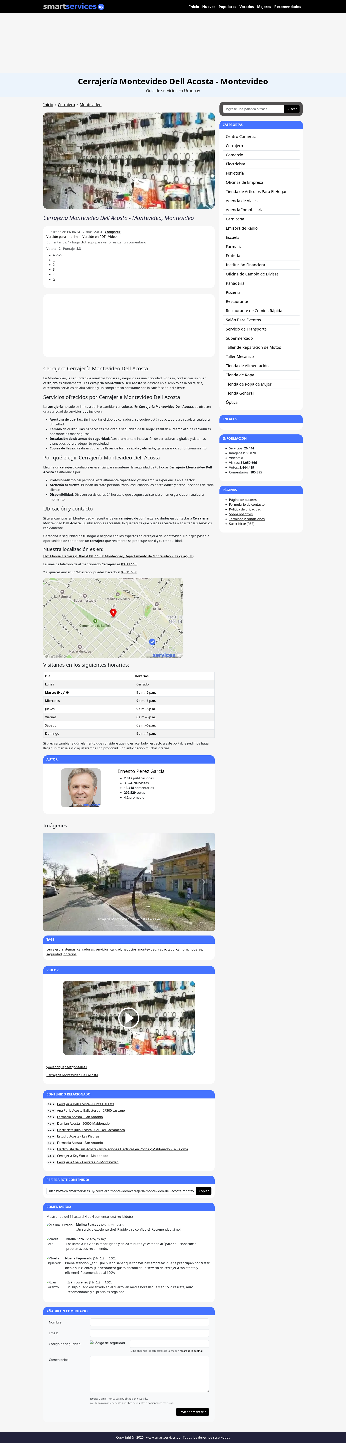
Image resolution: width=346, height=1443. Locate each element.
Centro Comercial (241, 136)
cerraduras (85, 949)
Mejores (264, 6)
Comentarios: (59, 1360)
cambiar (182, 949)
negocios (130, 949)
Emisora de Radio (242, 228)
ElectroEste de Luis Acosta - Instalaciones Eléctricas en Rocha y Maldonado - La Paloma (122, 1149)
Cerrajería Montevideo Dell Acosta (72, 1075)
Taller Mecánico (240, 356)
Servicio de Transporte (246, 329)
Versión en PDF (94, 236)
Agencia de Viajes (241, 200)
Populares (227, 6)
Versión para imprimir (63, 236)
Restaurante (237, 301)
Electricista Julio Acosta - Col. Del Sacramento (91, 1130)
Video (112, 236)
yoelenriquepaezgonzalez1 (66, 1067)
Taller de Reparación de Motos (253, 347)
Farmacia (234, 246)
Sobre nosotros (241, 514)
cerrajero (53, 949)
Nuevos (208, 6)
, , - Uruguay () (118, 556)
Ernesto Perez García (141, 771)
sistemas (68, 949)
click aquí (87, 242)
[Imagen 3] (140, 925)
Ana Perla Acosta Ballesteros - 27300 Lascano (91, 1110)
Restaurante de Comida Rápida (254, 310)
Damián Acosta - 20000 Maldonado (83, 1123)
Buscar (292, 109)
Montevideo (91, 104)
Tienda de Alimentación (247, 365)
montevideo (147, 949)
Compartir (113, 232)
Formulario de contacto (247, 504)
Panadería (235, 283)
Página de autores (243, 499)
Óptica (232, 402)
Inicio (194, 6)
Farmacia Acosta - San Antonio (80, 1117)
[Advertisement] (173, 43)
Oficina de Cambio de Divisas (252, 274)
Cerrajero (66, 104)
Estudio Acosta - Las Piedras (78, 1136)
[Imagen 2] (133, 925)
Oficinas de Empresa (244, 182)
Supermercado (239, 338)
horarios (69, 954)
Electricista (235, 164)
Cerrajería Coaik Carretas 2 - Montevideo (88, 1162)
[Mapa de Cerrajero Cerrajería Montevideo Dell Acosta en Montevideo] (113, 617)
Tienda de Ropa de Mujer (249, 384)
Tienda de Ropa (240, 375)
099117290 (129, 564)
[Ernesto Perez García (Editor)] (81, 787)
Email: (53, 1333)
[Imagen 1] (125, 925)
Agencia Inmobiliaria (245, 209)
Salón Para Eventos (243, 320)
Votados (246, 6)
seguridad (54, 954)
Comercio (234, 155)
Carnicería (235, 219)
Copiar (204, 1191)
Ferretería (235, 173)
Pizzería (233, 292)
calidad (115, 949)
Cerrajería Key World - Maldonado (82, 1156)
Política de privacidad (245, 509)
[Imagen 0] (118, 925)
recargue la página (191, 1351)
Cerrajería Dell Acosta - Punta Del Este (85, 1104)
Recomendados (287, 6)
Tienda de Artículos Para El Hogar (256, 191)
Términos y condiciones (247, 519)
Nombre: (55, 1322)
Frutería (233, 255)
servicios (102, 949)
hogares (196, 949)
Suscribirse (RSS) (241, 524)
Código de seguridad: (65, 1344)
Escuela (232, 237)
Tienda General (240, 393)
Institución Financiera (245, 264)
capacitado (166, 949)
